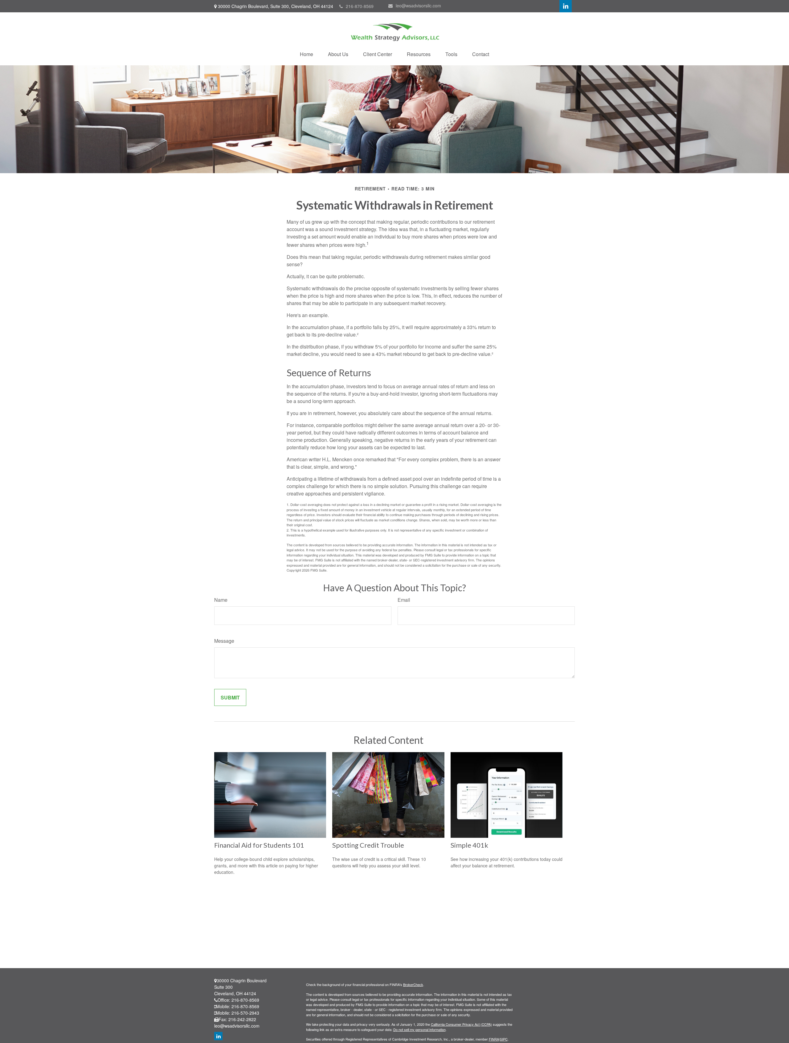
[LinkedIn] (565, 6)
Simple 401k (469, 845)
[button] (306, 54)
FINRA (494, 1039)
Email (404, 599)
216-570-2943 (245, 1013)
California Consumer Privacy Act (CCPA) (461, 1024)
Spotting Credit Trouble (368, 845)
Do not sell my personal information (419, 1029)
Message (224, 640)
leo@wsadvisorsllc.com (418, 5)
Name (220, 599)
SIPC (504, 1039)
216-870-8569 (360, 6)
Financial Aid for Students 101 (259, 845)
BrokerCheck (413, 984)
